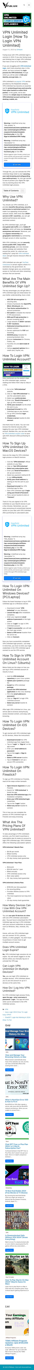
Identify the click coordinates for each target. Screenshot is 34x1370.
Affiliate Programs (11, 1337)
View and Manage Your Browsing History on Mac (15, 1056)
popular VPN (20, 81)
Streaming (9, 1188)
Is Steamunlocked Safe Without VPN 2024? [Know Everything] (16, 1237)
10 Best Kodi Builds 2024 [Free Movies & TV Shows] (16, 1192)
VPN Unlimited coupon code (14, 433)
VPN (6, 1009)
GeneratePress (26, 1367)
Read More (9, 1070)
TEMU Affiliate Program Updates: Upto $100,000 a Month (16, 1343)
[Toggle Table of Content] (21, 190)
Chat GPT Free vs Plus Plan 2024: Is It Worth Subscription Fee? (16, 1146)
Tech (7, 1141)
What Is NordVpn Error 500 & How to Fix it (16, 1101)
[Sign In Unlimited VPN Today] (17, 111)
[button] (24, 5)
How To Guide (10, 1277)
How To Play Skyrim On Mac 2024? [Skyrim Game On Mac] (17, 1282)
